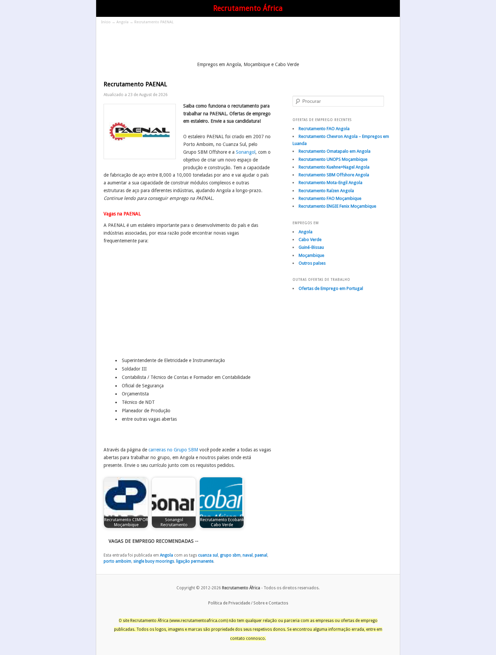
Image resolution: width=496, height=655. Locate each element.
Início (106, 22)
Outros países (312, 263)
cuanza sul (208, 555)
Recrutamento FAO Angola (324, 128)
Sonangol (245, 152)
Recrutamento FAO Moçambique (330, 198)
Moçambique (311, 255)
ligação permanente (194, 561)
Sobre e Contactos (270, 603)
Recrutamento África (248, 8)
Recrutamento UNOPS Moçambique (333, 159)
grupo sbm (230, 555)
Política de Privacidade (229, 603)
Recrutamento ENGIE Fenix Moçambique (337, 206)
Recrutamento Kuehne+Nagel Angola (334, 167)
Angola (122, 22)
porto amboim (117, 561)
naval (248, 555)
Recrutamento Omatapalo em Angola (334, 151)
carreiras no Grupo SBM (173, 449)
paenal (261, 555)
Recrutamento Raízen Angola (326, 190)
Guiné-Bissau (311, 247)
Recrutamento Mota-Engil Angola (330, 182)
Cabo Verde (310, 239)
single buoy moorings (153, 561)
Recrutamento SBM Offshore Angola (334, 174)
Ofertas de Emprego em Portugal (331, 288)
